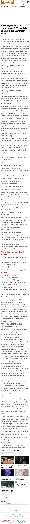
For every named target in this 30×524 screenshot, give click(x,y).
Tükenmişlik (17, 450)
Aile (3, 450)
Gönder (3, 501)
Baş (7, 450)
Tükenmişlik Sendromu (7, 454)
